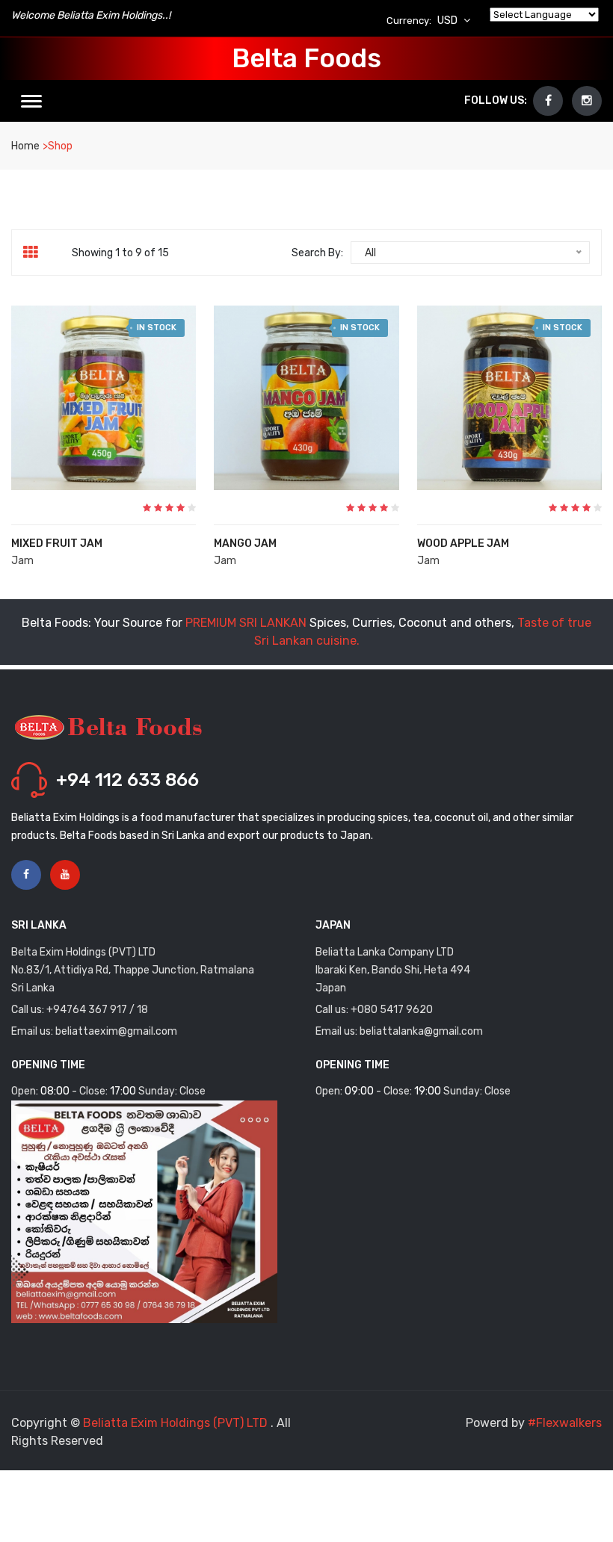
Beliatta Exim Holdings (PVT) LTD (177, 1423)
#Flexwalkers (565, 1423)
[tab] (36, 252)
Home (25, 146)
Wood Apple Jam (463, 543)
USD (448, 20)
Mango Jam (245, 543)
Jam (22, 560)
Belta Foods (306, 58)
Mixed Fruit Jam (56, 543)
